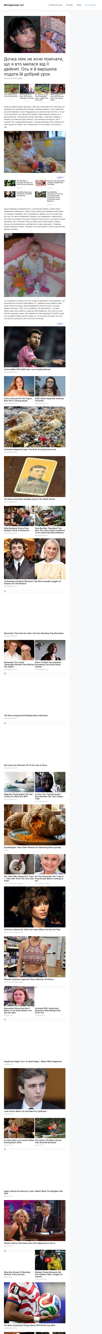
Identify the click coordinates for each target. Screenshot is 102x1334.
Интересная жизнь (55, 5)
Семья (79, 5)
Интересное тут (14, 4)
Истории (69, 5)
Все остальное (90, 5)
